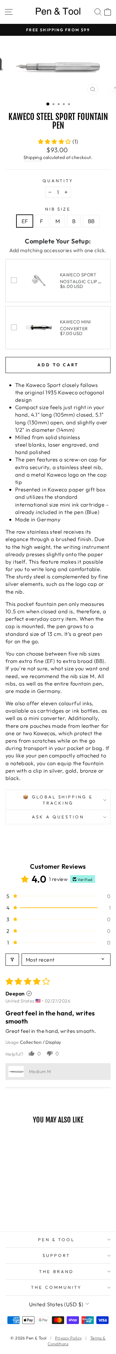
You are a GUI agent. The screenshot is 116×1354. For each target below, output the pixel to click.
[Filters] (12, 960)
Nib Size (58, 209)
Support (56, 1255)
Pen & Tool (56, 1239)
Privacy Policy (68, 1337)
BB (91, 221)
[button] (55, 141)
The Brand (56, 1271)
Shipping (33, 157)
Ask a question (58, 816)
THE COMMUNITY (56, 1287)
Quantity (58, 180)
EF (25, 221)
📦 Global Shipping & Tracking (58, 799)
